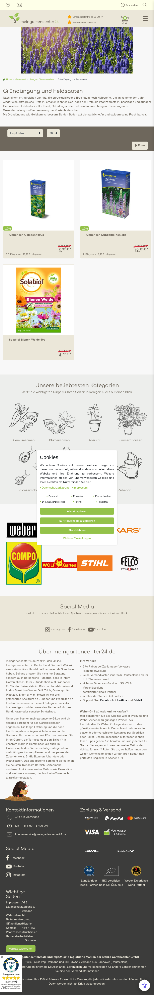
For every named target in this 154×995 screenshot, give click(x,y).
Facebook (107, 700)
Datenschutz (14, 906)
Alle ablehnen (77, 530)
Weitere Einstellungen (77, 538)
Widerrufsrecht (15, 915)
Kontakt (11, 927)
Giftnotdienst (14, 923)
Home (9, 79)
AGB (24, 902)
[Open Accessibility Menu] (144, 985)
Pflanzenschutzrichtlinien (21, 932)
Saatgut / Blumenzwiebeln (41, 79)
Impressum (13, 902)
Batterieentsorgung (18, 919)
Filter (141, 145)
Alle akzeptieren (77, 511)
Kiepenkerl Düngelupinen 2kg (106, 234)
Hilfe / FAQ (28, 927)
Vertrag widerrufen (20, 948)
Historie (27, 923)
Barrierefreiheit (15, 936)
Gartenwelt (20, 79)
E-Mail (138, 700)
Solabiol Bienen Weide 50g (27, 339)
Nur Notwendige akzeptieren (77, 520)
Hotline (122, 700)
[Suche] (144, 4)
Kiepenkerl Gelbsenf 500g (26, 234)
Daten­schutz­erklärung (56, 487)
